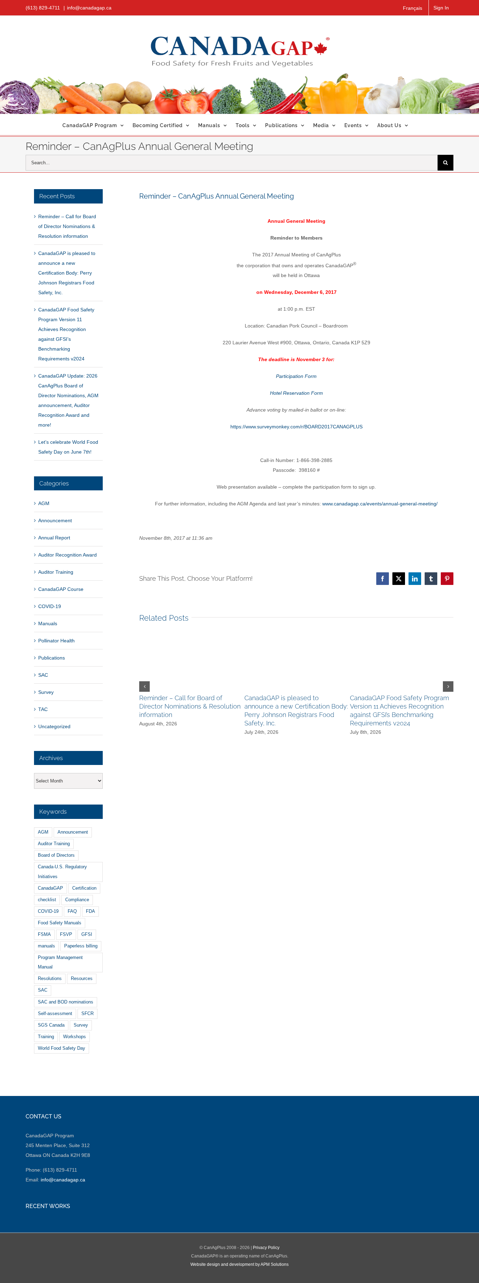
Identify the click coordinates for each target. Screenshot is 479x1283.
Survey (46, 692)
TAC (43, 709)
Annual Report (54, 537)
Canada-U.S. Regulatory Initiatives (62, 871)
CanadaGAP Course (60, 589)
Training (46, 1036)
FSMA (44, 934)
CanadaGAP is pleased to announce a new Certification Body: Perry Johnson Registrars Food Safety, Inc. (66, 272)
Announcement (55, 520)
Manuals (47, 623)
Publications (51, 658)
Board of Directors (56, 855)
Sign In (441, 8)
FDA (90, 911)
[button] (144, 686)
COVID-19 (49, 606)
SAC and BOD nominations (65, 1002)
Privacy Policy (266, 1247)
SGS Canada (51, 1025)
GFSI (86, 934)
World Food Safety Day (61, 1048)
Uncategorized (54, 726)
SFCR (87, 1013)
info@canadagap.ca (89, 8)
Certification (84, 888)
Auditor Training (55, 572)
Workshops (74, 1036)
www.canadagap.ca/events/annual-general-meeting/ (380, 503)
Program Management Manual (60, 962)
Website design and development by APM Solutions (239, 1264)
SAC (43, 675)
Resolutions (50, 978)
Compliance (77, 899)
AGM (43, 503)
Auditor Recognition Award (67, 555)
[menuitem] (412, 8)
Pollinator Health (56, 640)
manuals (46, 946)
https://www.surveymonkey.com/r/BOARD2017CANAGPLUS (296, 426)
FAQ (72, 911)
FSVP (66, 934)
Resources (82, 978)
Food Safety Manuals (59, 922)
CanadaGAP (50, 888)
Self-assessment (55, 1013)
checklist (47, 899)
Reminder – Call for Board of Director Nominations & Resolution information (190, 706)
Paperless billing (80, 946)
